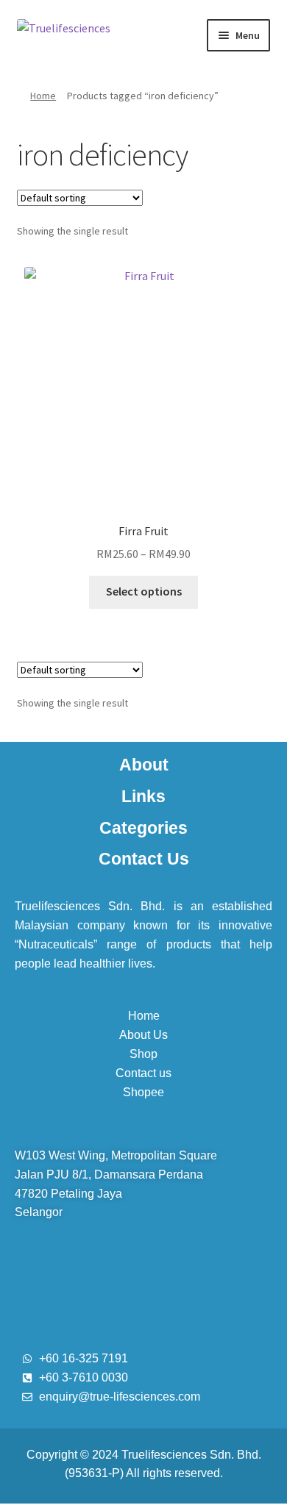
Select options (144, 591)
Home (43, 95)
